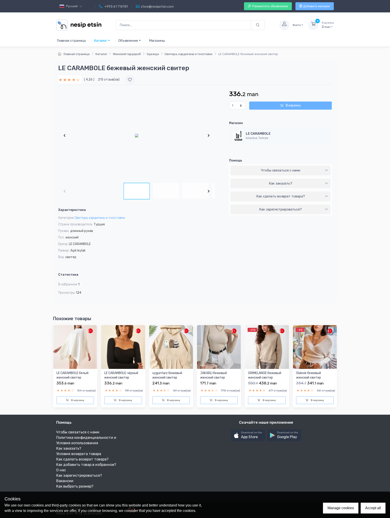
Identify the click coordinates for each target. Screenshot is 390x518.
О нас (61, 470)
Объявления (128, 41)
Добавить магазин (316, 6)
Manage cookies (340, 508)
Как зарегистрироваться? (280, 209)
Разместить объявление (270, 6)
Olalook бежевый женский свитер (308, 375)
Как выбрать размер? (74, 486)
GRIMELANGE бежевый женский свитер (264, 375)
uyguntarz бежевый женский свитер (167, 375)
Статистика (68, 275)
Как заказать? (280, 183)
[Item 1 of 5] (136, 135)
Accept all (373, 508)
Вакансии (64, 481)
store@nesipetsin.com (157, 7)
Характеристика (72, 210)
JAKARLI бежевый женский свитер (213, 375)
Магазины (157, 41)
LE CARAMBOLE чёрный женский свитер (121, 375)
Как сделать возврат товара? (280, 196)
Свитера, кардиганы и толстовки (188, 54)
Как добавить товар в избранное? (86, 464)
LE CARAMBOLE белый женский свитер (72, 375)
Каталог (101, 41)
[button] (248, 435)
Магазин (236, 123)
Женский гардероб (127, 54)
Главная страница (71, 41)
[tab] (280, 170)
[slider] (69, 79)
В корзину (293, 105)
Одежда (153, 54)
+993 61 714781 (116, 7)
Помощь (235, 160)
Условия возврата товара (78, 454)
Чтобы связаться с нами (280, 170)
